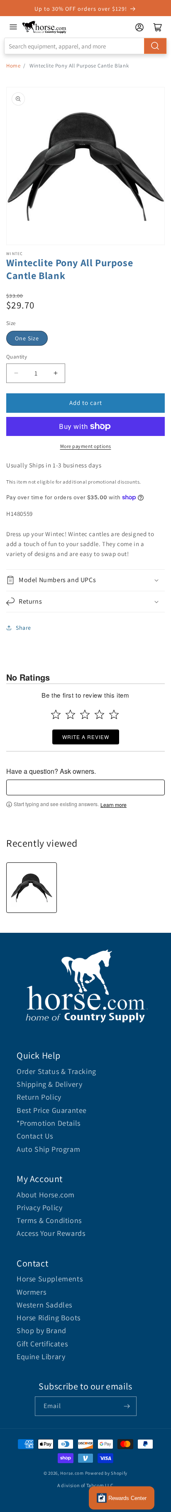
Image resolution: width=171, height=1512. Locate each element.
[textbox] (85, 787)
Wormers (31, 1292)
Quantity (16, 356)
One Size (27, 338)
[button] (85, 580)
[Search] (155, 46)
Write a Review (85, 736)
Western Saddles (44, 1305)
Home (13, 65)
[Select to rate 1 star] (55, 714)
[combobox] (85, 46)
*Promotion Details (49, 1123)
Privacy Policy (39, 1207)
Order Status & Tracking (56, 1071)
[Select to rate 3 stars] (84, 714)
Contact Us (35, 1136)
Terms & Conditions (49, 1220)
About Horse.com (46, 1194)
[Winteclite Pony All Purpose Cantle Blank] (31, 887)
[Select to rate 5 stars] (113, 714)
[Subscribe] (127, 1406)
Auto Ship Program (48, 1149)
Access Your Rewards (51, 1233)
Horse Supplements (50, 1278)
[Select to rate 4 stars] (99, 714)
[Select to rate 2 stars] (70, 714)
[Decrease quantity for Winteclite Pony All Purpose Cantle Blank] (16, 373)
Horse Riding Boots (49, 1317)
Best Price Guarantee (52, 1110)
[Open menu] (13, 27)
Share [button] (23, 627)
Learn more (113, 805)
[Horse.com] (44, 27)
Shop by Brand (41, 1330)
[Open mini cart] (158, 27)
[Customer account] (139, 27)
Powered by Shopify (106, 1473)
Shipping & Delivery (49, 1084)
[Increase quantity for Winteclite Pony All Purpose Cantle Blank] (55, 373)
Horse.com (71, 1473)
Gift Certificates (42, 1343)
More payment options (85, 446)
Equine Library (41, 1356)
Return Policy (39, 1097)
